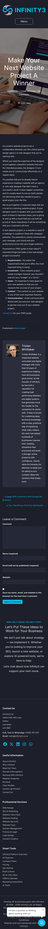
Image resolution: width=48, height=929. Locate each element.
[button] (5, 744)
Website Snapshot (11, 778)
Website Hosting (10, 818)
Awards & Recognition (13, 771)
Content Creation (10, 839)
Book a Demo (9, 871)
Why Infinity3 (9, 765)
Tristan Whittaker (28, 91)
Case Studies (9, 785)
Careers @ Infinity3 (11, 789)
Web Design (19, 328)
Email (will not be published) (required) (21, 565)
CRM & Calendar (10, 878)
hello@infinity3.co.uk (18, 736)
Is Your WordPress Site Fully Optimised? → (26, 505)
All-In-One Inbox (10, 875)
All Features (8, 858)
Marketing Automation (13, 882)
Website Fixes (9, 825)
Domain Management (12, 828)
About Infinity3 (9, 761)
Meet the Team (9, 768)
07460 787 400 (32, 732)
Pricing (6, 864)
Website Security (10, 821)
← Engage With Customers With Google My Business (22, 498)
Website (6, 577)
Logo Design (8, 835)
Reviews (6, 782)
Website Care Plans (11, 814)
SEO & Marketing (10, 811)
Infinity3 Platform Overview (15, 854)
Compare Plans (9, 861)
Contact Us (8, 313)
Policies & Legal (10, 832)
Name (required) (10, 553)
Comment (7, 524)
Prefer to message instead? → (24, 690)
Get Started (8, 868)
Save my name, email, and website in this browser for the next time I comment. (22, 594)
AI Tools (6, 885)
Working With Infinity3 (13, 775)
